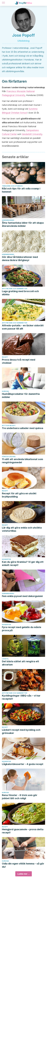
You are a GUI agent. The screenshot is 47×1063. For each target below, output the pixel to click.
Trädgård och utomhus (12, 186)
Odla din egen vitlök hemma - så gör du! (23, 865)
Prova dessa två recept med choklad (18, 361)
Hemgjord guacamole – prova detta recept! (22, 831)
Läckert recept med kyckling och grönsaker (21, 731)
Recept (5, 357)
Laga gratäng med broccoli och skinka (20, 293)
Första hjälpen (8, 457)
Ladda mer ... (23, 874)
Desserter (6, 559)
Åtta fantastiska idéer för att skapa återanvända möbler (23, 224)
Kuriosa (5, 391)
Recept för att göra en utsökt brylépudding (19, 495)
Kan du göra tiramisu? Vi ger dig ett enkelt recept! (23, 563)
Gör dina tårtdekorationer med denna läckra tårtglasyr (20, 259)
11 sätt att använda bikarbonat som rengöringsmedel (22, 461)
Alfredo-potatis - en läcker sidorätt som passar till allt (23, 327)
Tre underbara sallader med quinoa (22, 428)
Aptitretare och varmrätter (14, 289)
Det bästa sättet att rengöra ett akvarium (20, 663)
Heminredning (8, 220)
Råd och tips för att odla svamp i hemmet (21, 190)
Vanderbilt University (32, 134)
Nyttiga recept (9, 425)
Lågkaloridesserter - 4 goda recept (22, 764)
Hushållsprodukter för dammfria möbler (21, 395)
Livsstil (5, 659)
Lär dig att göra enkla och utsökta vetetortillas (22, 529)
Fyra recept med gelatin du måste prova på (21, 629)
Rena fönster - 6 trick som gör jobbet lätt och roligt (19, 797)
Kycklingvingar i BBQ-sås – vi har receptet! (21, 697)
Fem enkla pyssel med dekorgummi (22, 596)
